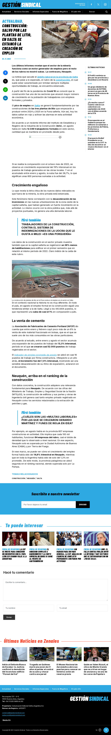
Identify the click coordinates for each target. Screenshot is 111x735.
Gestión (21, 4)
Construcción (18, 478)
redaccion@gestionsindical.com (13, 715)
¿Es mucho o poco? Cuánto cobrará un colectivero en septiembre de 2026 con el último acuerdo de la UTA (97, 107)
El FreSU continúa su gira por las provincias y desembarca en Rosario (98, 77)
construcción (63, 80)
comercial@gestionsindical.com (13, 713)
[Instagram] (105, 4)
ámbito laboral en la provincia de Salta (57, 77)
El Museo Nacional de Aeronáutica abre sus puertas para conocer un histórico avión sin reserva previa (69, 669)
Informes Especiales (41, 12)
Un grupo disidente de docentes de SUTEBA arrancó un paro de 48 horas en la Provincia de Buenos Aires (98, 91)
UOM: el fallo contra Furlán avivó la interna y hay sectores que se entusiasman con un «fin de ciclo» (96, 554)
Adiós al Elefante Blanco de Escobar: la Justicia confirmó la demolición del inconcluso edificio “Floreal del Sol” (14, 669)
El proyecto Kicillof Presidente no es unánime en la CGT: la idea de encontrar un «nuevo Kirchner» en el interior (98, 143)
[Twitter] (98, 4)
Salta (37, 105)
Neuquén (31, 478)
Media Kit (7, 720)
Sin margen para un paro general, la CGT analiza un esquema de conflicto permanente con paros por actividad (69, 555)
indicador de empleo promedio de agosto (35, 355)
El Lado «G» (76, 12)
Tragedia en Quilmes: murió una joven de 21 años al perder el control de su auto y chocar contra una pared (41, 669)
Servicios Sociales (21, 12)
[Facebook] (91, 4)
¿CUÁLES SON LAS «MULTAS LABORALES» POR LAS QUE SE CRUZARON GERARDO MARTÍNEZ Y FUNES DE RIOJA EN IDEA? (49, 420)
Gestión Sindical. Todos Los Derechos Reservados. (31, 730)
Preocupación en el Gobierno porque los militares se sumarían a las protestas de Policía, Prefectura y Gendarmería (98, 125)
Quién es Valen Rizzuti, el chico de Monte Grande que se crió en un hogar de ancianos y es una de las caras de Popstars (96, 669)
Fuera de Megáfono (60, 12)
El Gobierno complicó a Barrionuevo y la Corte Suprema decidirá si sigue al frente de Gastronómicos (41, 555)
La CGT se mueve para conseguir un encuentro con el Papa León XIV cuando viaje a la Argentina (14, 554)
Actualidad (6, 12)
